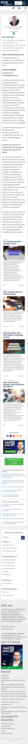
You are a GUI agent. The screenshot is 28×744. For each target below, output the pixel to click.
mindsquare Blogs (5, 677)
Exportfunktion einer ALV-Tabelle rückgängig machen (13, 335)
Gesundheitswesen (6, 726)
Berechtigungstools (8, 562)
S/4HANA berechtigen (8, 568)
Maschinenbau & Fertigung (7, 723)
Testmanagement (7, 595)
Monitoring (5, 592)
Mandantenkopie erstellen (8, 518)
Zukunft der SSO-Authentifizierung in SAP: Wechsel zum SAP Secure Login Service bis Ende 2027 (14, 476)
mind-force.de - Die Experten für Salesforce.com (13, 699)
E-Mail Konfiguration (8, 545)
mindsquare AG (16, 740)
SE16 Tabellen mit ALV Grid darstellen (12, 293)
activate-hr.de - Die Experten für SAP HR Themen (13, 693)
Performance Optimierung (9, 548)
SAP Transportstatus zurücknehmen (11, 509)
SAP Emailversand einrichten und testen (12, 504)
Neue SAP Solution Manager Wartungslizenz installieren (13, 384)
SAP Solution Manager (8, 380)
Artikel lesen (21, 285)
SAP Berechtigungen (9, 556)
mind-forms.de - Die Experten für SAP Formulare (13, 691)
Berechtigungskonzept (9, 559)
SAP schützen (6, 574)
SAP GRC (5, 571)
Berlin (8, 633)
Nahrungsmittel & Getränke (8, 728)
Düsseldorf (21, 633)
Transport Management (9, 551)
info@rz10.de (9, 629)
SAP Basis (5, 239)
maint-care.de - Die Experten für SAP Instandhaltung (14, 696)
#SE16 (10, 326)
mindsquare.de (4, 675)
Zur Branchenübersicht (6, 733)
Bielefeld (13, 633)
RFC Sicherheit (6, 583)
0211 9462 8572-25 (11, 626)
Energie (3, 730)
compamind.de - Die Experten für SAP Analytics (12, 684)
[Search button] (24, 3)
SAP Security (7, 580)
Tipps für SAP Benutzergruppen (10, 486)
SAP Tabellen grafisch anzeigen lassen (12, 243)
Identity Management (8, 565)
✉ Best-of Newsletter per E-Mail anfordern (14, 461)
